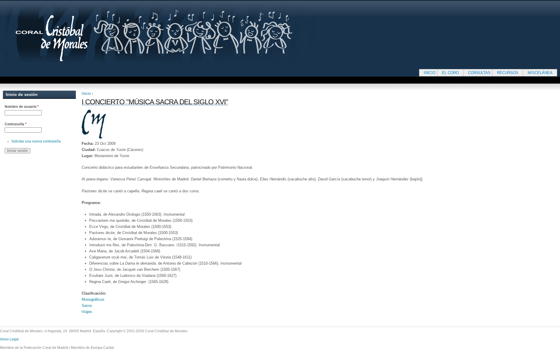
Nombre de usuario (22, 106)
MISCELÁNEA (540, 73)
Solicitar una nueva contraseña (36, 141)
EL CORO (450, 73)
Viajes (87, 311)
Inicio (86, 93)
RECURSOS (507, 73)
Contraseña (16, 124)
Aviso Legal (9, 339)
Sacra (87, 305)
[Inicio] (178, 33)
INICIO (429, 73)
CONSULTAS (479, 73)
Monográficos (93, 299)
